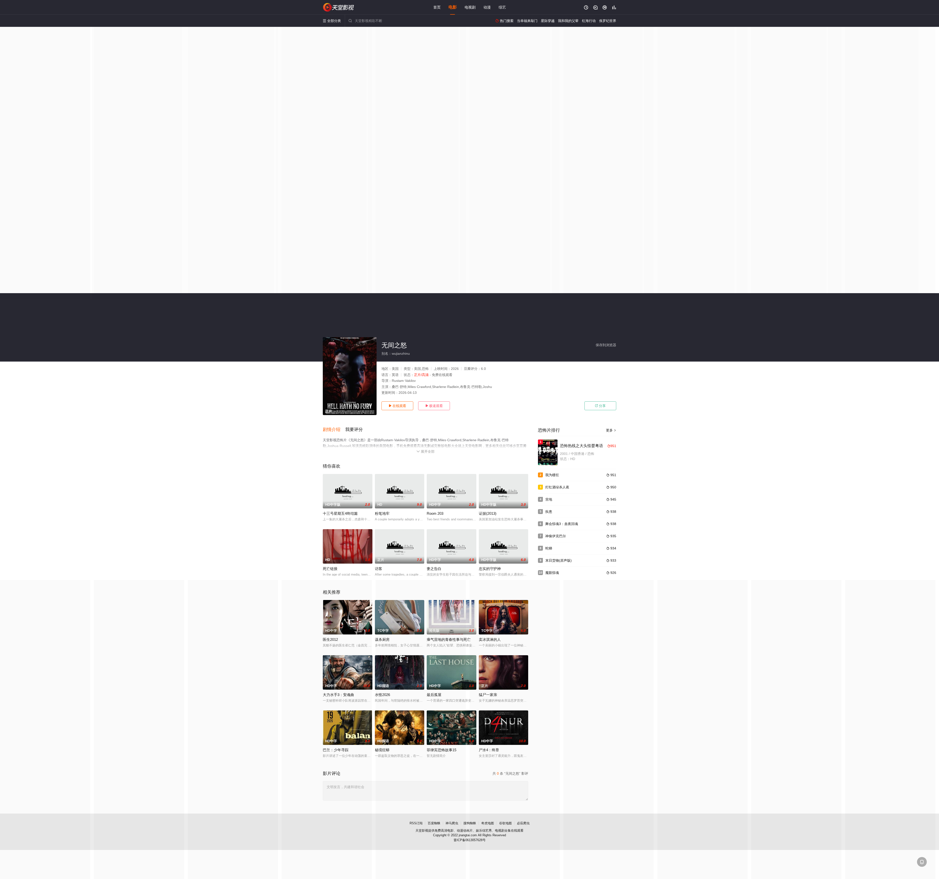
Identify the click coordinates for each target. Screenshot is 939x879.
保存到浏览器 (606, 345)
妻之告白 (434, 569)
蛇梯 (548, 548)
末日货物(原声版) (558, 560)
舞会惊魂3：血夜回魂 (561, 524)
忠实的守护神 (490, 569)
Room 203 (435, 513)
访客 (378, 569)
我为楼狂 (552, 475)
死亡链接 (330, 569)
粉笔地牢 (382, 513)
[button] (334, 429)
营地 (548, 499)
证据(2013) (487, 513)
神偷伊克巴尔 (555, 536)
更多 (611, 430)
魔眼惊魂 (552, 573)
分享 (600, 406)
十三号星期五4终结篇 (340, 513)
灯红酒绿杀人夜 (557, 487)
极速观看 (434, 406)
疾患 (548, 512)
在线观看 (397, 406)
